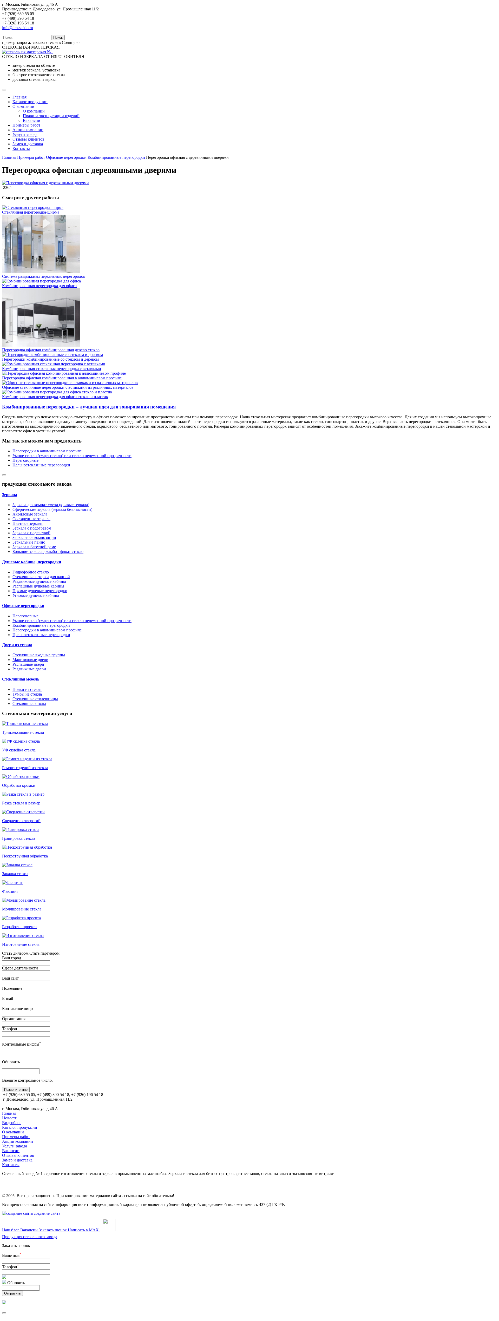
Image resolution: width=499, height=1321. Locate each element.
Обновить (11, 1062)
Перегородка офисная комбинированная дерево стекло (51, 350)
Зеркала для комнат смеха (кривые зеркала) (50, 505)
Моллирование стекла (21, 909)
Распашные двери (28, 664)
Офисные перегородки (66, 157)
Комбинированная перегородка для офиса (39, 285)
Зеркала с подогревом (31, 528)
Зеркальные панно (28, 542)
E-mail (7, 998)
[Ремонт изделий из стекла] (27, 759)
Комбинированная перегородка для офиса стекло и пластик (55, 396)
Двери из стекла (17, 645)
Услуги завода (24, 134)
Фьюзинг (10, 891)
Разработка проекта (19, 926)
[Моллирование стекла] (23, 900)
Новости (9, 1118)
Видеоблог (11, 1122)
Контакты (21, 148)
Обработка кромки (18, 785)
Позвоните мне (16, 1090)
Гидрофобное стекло (30, 572)
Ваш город (11, 958)
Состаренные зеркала (31, 519)
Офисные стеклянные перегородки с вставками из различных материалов (68, 387)
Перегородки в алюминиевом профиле (47, 451)
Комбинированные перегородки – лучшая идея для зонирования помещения (89, 406)
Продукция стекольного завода (29, 1236)
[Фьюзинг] (12, 882)
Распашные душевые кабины (38, 586)
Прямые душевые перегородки (39, 591)
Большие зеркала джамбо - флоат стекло (47, 551)
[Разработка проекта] (21, 918)
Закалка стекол (15, 873)
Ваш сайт (10, 978)
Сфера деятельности (20, 968)
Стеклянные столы (29, 703)
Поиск (58, 37)
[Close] (4, 475)
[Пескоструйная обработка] (27, 847)
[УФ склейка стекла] (21, 741)
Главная (19, 97)
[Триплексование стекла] (25, 723)
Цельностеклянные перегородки (41, 465)
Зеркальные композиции (34, 537)
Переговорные (25, 460)
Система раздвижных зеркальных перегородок (43, 276)
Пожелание (12, 988)
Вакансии (31, 120)
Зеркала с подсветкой (31, 533)
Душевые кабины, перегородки (31, 562)
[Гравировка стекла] (20, 829)
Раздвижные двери (29, 669)
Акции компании (27, 130)
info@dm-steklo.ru (17, 27)
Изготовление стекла (21, 944)
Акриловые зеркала (29, 514)
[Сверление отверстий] (23, 812)
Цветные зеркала (27, 523)
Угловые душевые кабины (35, 595)
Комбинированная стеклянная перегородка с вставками (51, 368)
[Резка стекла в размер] (23, 794)
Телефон (9, 1029)
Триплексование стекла (23, 732)
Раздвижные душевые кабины (39, 581)
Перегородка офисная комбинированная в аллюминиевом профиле (62, 378)
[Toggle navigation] (4, 89)
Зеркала (9, 494)
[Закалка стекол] (17, 865)
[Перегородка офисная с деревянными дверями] (45, 183)
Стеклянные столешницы (35, 699)
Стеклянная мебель (20, 679)
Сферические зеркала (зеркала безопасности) (52, 509)
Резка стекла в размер (21, 803)
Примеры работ (26, 125)
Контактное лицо (17, 1008)
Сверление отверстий (21, 820)
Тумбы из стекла (27, 694)
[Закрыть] (4, 1313)
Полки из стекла (27, 689)
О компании (23, 106)
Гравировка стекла (18, 838)
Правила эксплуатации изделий (51, 116)
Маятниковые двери (30, 659)
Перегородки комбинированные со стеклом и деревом (50, 359)
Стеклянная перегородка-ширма (30, 212)
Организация (13, 1018)
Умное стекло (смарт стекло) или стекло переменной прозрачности (72, 455)
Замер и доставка (27, 144)
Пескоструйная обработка (25, 856)
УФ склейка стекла (19, 750)
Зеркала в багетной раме (34, 547)
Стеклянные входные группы (38, 655)
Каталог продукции (30, 102)
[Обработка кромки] (21, 776)
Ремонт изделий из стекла (25, 767)
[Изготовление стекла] (23, 935)
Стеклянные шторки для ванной (41, 576)
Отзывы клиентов (28, 139)
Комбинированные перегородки (116, 157)
